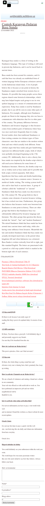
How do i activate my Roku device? (14, 346)
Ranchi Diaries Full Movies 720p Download (18, 268)
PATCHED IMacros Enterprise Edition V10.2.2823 (21, 271)
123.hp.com (6, 357)
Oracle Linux (6, 421)
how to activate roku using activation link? (17, 401)
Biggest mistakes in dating (11, 444)
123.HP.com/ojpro (8, 329)
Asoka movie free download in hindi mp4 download (21, 290)
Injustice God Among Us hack (13, 286)
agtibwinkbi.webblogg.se (22, 16)
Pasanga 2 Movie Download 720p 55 (16, 261)
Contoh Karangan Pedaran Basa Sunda (19, 25)
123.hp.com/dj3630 (8, 312)
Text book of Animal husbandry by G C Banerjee (20, 264)
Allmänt (3, 21)
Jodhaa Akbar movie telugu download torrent (19, 296)
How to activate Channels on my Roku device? (18, 374)
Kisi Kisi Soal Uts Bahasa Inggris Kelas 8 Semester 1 (22, 293)
